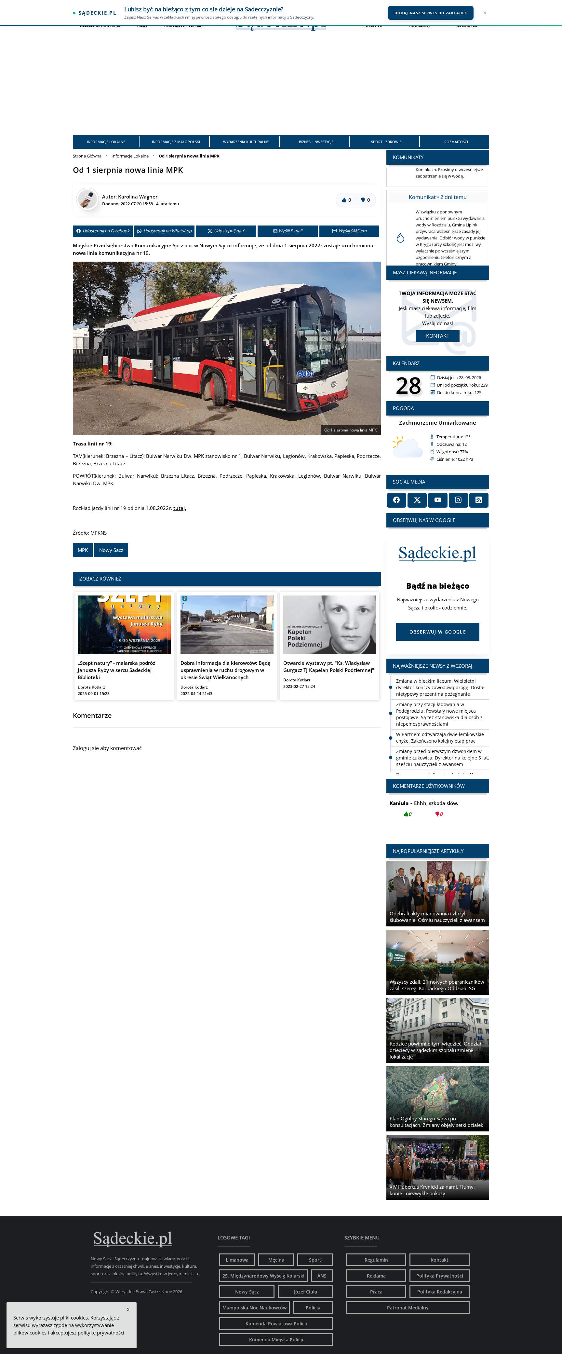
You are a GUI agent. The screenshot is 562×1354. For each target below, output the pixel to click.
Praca (376, 1292)
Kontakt (437, 335)
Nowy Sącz (111, 550)
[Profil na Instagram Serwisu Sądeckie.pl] (458, 500)
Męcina (276, 1260)
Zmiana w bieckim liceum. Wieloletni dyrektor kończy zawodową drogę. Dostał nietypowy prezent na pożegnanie (440, 687)
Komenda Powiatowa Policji (276, 1323)
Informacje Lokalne (106, 141)
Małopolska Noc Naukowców (254, 1308)
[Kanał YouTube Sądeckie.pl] (437, 500)
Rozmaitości (456, 141)
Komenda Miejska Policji (276, 1339)
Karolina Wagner (137, 196)
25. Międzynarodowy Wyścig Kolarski (263, 1276)
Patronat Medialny (408, 1308)
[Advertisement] (281, 85)
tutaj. (179, 508)
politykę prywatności (101, 1332)
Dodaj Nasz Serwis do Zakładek (431, 12)
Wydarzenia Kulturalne (246, 141)
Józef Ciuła (305, 1292)
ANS (322, 1276)
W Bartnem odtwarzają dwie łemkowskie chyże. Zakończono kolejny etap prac (440, 737)
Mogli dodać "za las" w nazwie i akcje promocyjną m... (438, 812)
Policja (313, 1308)
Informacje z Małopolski (176, 141)
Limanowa (237, 1260)
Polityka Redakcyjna (439, 1292)
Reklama (376, 1276)
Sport (315, 1260)
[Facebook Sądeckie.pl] (396, 500)
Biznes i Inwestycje (316, 141)
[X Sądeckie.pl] (417, 500)
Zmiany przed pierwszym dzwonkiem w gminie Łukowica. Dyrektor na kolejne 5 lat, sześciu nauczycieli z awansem (442, 757)
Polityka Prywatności (439, 1276)
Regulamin (376, 1260)
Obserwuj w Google (437, 632)
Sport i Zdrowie (386, 141)
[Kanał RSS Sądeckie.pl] (478, 500)
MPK (83, 550)
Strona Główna (87, 156)
